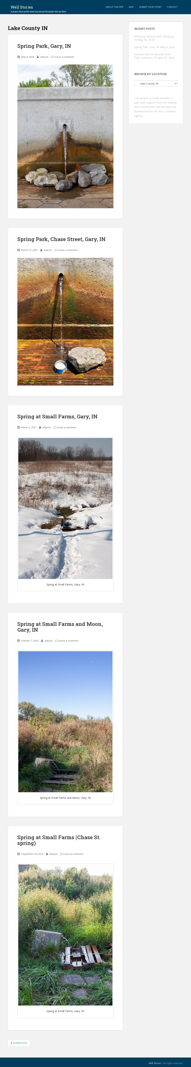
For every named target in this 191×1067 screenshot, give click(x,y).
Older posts (19, 1043)
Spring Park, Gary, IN (44, 45)
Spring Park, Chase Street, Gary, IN (61, 239)
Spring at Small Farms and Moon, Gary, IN (60, 626)
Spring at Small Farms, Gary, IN (57, 416)
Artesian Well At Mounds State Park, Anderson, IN (152, 56)
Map (131, 7)
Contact (172, 7)
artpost (44, 56)
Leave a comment (64, 56)
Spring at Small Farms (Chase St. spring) (59, 840)
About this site (114, 7)
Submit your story (150, 7)
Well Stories (39, 8)
